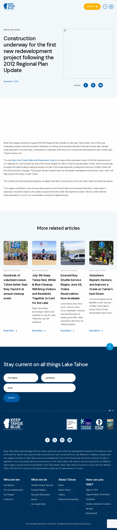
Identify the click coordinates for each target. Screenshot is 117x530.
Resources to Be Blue (68, 499)
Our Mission (9, 485)
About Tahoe (64, 490)
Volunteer (90, 499)
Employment (91, 513)
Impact (34, 499)
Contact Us (9, 499)
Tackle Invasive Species (42, 485)
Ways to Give (92, 489)
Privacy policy (85, 524)
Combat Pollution (38, 490)
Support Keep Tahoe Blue (98, 494)
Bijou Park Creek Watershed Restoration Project (34, 160)
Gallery (61, 494)
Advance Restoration (40, 494)
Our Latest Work (38, 504)
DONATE (91, 6)
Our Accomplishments (13, 490)
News (61, 485)
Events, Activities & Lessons (98, 504)
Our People (9, 494)
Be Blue (89, 508)
